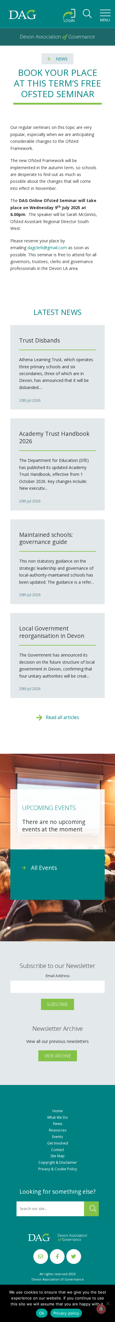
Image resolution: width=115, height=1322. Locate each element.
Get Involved (57, 1143)
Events (57, 1136)
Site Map (57, 1156)
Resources (57, 1130)
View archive (57, 1056)
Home (57, 1111)
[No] (108, 1303)
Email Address (58, 976)
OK (42, 1313)
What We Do (57, 1117)
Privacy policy (66, 1313)
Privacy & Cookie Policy (57, 1169)
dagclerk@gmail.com (47, 247)
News (62, 59)
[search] (87, 15)
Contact (57, 1149)
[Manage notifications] (101, 1309)
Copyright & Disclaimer (57, 1162)
